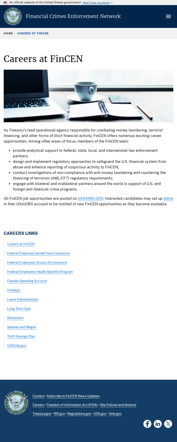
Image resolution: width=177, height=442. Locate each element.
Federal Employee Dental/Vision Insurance (38, 253)
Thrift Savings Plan (21, 336)
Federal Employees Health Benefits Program (40, 272)
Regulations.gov (79, 413)
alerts (168, 198)
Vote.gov (115, 413)
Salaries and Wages (21, 327)
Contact (38, 396)
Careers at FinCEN (21, 244)
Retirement (15, 318)
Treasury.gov (41, 413)
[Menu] (169, 16)
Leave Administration (22, 299)
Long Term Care (19, 309)
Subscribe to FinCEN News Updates (73, 396)
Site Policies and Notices (118, 405)
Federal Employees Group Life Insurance (37, 262)
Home (8, 33)
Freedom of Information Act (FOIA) (72, 405)
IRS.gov (59, 413)
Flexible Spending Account (27, 281)
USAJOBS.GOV (90, 198)
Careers (38, 405)
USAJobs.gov (17, 345)
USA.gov (100, 413)
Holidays (13, 290)
